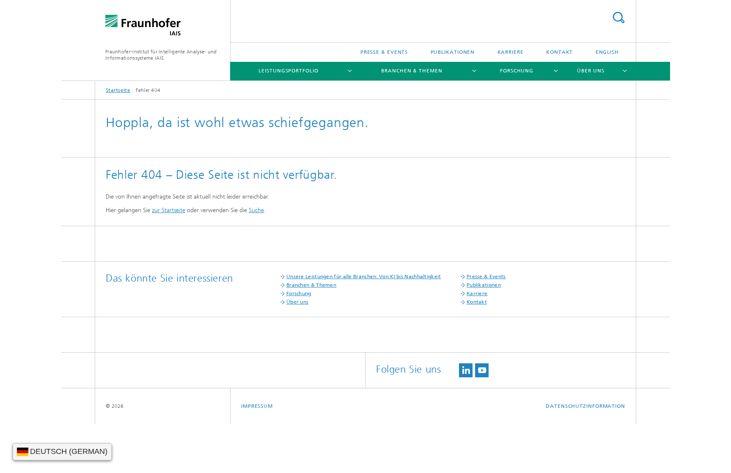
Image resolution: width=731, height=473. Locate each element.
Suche (256, 210)
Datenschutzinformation (585, 406)
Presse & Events (384, 52)
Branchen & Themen (411, 71)
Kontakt (559, 52)
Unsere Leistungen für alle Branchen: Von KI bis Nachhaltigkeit (363, 276)
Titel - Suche (618, 18)
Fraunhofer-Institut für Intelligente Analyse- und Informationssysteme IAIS (161, 55)
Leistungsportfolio (288, 71)
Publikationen (453, 52)
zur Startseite (168, 210)
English (607, 52)
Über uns (590, 71)
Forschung (516, 71)
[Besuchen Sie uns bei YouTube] (482, 370)
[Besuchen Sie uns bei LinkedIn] (466, 370)
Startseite (118, 90)
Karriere (510, 52)
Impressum (257, 406)
